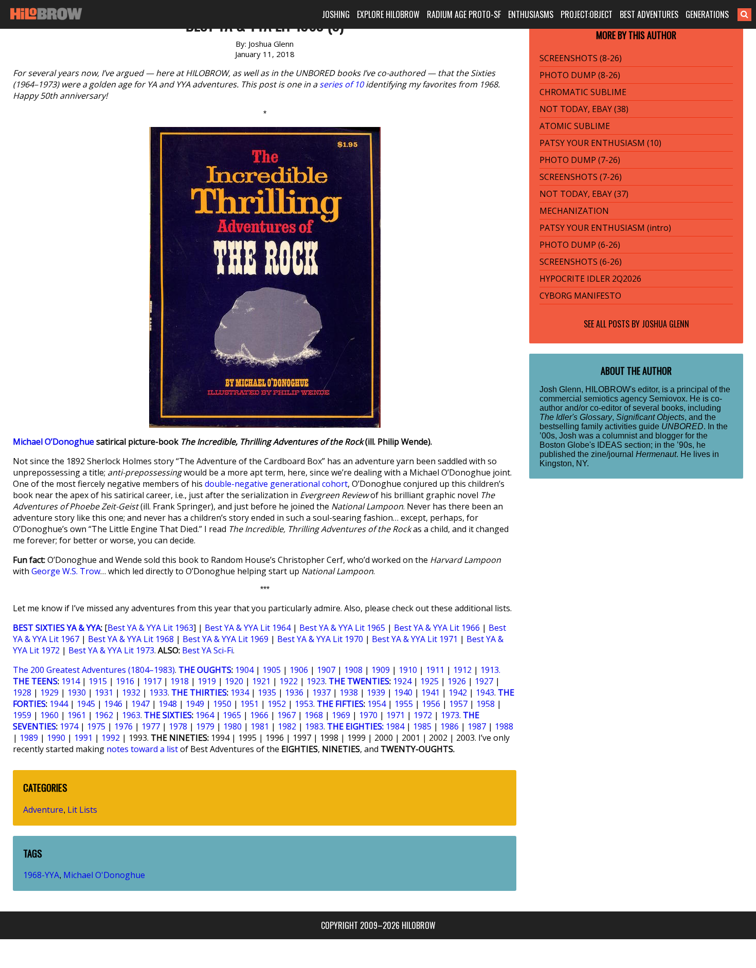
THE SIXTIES (168, 715)
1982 (287, 726)
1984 (395, 726)
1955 (403, 703)
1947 (140, 703)
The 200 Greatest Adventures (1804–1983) (94, 669)
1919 (206, 681)
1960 (49, 715)
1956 (431, 703)
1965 (232, 715)
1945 (86, 703)
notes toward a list (142, 749)
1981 (259, 726)
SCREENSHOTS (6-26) (580, 261)
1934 (239, 692)
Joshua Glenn (665, 324)
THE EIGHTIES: (355, 726)
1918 (179, 681)
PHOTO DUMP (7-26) (579, 160)
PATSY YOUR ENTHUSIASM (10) (600, 143)
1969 (341, 715)
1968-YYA (41, 875)
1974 (69, 726)
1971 (395, 715)
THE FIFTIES (340, 703)
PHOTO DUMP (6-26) (579, 244)
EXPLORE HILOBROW (388, 14)
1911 (435, 669)
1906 (299, 669)
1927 (484, 681)
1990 (56, 737)
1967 (286, 715)
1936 (294, 692)
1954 (376, 703)
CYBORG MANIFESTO (580, 295)
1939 (376, 692)
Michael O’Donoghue (53, 441)
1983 (314, 726)
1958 (485, 703)
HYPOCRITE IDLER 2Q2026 (590, 278)
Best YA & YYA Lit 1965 (342, 627)
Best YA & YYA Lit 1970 (320, 639)
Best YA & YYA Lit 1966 (437, 627)
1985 (422, 726)
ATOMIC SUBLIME (574, 126)
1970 (368, 715)
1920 (234, 681)
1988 (504, 726)
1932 (131, 692)
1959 (22, 715)
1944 (58, 703)
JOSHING (336, 14)
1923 (316, 681)
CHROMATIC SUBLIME (582, 92)
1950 (222, 703)
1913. (490, 669)
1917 (152, 681)
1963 (131, 715)
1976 (123, 726)
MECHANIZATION (574, 210)
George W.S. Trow (65, 571)
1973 (450, 715)
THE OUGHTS (204, 669)
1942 (457, 692)
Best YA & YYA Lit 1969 (225, 639)
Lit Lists (82, 809)
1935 (267, 692)
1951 (249, 703)
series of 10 (341, 84)
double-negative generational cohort (276, 483)
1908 (353, 669)
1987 (476, 726)
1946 (113, 703)
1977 (150, 726)
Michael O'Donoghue (104, 875)
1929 (49, 692)
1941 (430, 692)
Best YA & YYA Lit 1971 (415, 639)
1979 (205, 726)
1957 (458, 703)
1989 (29, 737)
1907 (326, 669)
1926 (456, 681)
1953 (304, 703)
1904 (244, 669)
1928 (22, 692)
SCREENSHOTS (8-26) (580, 58)
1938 (348, 692)
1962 (104, 715)
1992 (110, 737)
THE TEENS (35, 681)
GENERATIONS (707, 14)
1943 (485, 692)
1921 (261, 681)
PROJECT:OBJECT (587, 14)
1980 (232, 726)
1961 (76, 715)
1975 (96, 726)
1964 (204, 715)
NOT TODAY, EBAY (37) (583, 193)
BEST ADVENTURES (649, 14)
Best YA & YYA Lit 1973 (111, 650)
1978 (178, 726)
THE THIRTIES (199, 692)
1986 (449, 726)
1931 (104, 692)
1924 (402, 681)
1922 (288, 681)
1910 (408, 669)
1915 (97, 681)
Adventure (43, 809)
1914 (70, 681)
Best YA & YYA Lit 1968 (131, 639)
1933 (158, 692)
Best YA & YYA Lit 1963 (150, 627)
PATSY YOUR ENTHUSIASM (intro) (605, 227)
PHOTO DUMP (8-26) (579, 75)
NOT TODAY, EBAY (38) (583, 109)
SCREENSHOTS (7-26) (580, 176)
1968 (313, 715)
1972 (422, 715)
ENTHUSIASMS (530, 14)
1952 (276, 703)
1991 (83, 737)
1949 (195, 703)
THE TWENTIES (359, 681)
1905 (271, 669)
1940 (403, 692)
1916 (125, 681)
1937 (321, 692)
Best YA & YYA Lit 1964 (248, 627)
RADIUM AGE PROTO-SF (464, 14)
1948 (167, 703)
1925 (429, 681)
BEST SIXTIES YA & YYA (57, 627)
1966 (259, 715)
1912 (462, 669)
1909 (380, 669)
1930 (76, 692)
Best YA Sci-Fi (207, 650)
